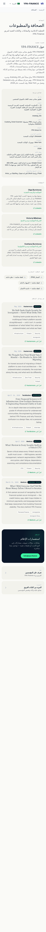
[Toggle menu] (4, 3)
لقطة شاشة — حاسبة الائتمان (30, 288)
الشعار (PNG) (35, 277)
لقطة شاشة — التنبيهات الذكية (30, 283)
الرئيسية (41, 10)
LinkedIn (38, 208)
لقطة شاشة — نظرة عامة (14, 277)
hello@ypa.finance (30, 556)
